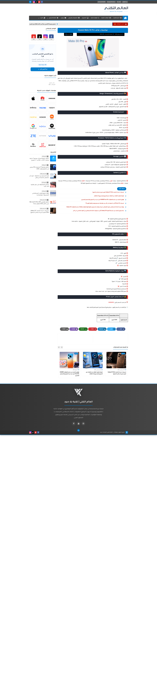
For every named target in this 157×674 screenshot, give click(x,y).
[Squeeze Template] (127, 432)
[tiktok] (36, 2)
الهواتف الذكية (94, 18)
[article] (76, 339)
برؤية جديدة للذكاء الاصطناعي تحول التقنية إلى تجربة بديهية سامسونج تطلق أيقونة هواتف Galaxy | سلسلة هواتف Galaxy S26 (95, 207)
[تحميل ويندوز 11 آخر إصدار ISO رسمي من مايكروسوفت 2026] (53, 167)
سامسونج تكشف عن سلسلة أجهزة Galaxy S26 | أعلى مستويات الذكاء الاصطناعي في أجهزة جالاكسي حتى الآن (98, 210)
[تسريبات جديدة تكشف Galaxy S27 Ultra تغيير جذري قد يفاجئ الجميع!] (53, 211)
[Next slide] (59, 347)
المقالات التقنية (105, 18)
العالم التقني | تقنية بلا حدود (106, 432)
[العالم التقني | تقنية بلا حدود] (116, 9)
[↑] (78, 430)
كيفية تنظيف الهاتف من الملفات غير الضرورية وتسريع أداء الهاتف (109, 196)
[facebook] (42, 2)
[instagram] (34, 2)
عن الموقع (125, 1)
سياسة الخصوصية (111, 1)
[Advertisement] (59, 9)
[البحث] (30, 2)
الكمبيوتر (84, 18)
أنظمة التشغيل (52, 18)
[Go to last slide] (62, 347)
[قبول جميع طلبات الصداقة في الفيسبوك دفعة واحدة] (53, 193)
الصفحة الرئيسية (109, 34)
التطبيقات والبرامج (73, 18)
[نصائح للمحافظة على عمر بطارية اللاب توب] (53, 184)
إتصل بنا (119, 1)
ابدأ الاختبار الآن (43, 69)
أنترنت (41, 18)
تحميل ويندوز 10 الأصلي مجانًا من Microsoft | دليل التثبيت (61, 24)
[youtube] (39, 2)
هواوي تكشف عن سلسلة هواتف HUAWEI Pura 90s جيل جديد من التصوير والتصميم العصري (102, 199)
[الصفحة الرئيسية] (125, 18)
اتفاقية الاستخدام (101, 1)
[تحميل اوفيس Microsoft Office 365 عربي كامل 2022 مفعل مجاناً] (53, 202)
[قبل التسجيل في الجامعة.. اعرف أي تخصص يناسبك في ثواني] (53, 176)
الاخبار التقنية (116, 18)
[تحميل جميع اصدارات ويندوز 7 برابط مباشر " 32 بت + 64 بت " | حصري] (53, 158)
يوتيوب (62, 18)
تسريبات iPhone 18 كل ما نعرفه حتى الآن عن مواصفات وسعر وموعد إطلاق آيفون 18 (105, 203)
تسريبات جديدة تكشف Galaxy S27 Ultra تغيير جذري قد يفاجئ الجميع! (108, 192)
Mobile (101, 34)
